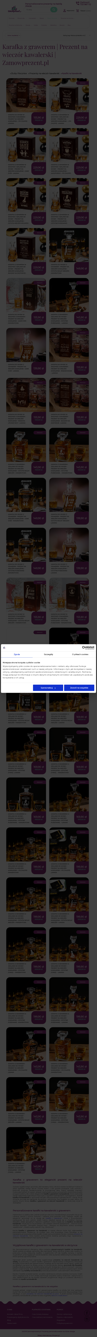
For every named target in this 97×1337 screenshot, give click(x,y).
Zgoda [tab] (17, 654)
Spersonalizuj (47, 688)
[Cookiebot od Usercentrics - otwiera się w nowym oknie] (84, 648)
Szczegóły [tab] (48, 654)
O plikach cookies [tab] (80, 654)
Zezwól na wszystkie (79, 688)
